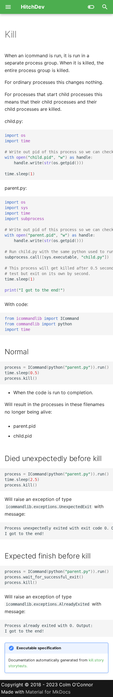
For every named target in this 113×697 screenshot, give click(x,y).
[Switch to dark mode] (91, 7)
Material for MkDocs (47, 692)
